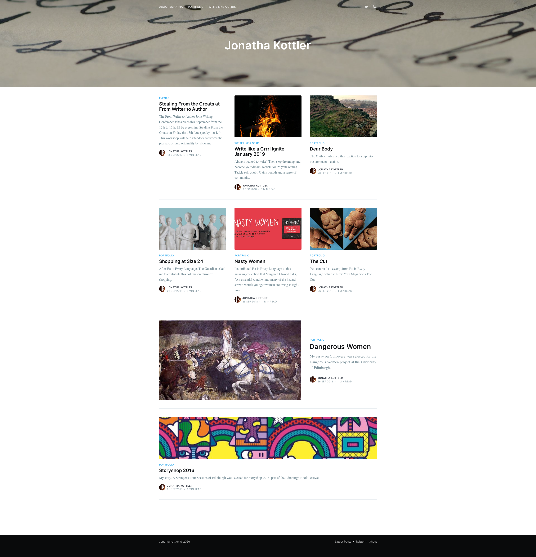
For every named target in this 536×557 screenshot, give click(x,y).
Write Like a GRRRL (222, 6)
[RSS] (374, 6)
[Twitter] (367, 7)
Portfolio (196, 6)
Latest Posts (343, 541)
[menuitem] (171, 7)
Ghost (373, 541)
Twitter (360, 541)
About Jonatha (171, 6)
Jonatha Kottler (179, 151)
